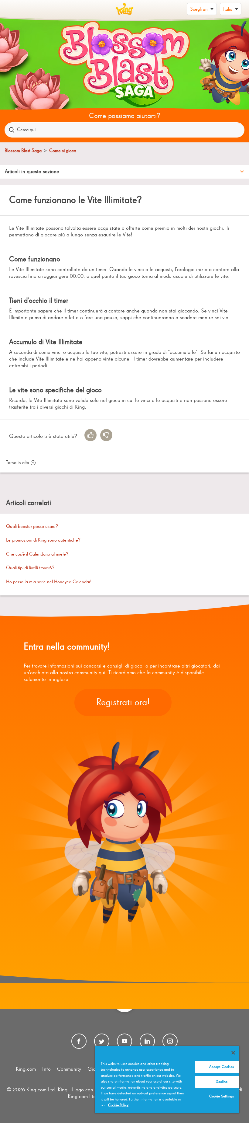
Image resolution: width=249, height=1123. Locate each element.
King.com (26, 1069)
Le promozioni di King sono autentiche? (43, 540)
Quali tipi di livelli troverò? (30, 568)
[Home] (124, 9)
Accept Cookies (221, 1067)
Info (46, 1069)
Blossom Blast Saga (23, 150)
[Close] (233, 1053)
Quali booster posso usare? (32, 526)
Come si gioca (62, 150)
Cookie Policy (118, 1105)
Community (69, 1069)
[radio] (90, 435)
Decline (222, 1082)
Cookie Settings (221, 1096)
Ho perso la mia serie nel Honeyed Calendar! (48, 582)
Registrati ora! (123, 702)
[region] (167, 1079)
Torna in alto (17, 462)
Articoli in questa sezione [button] (32, 171)
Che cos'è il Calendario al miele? (37, 554)
